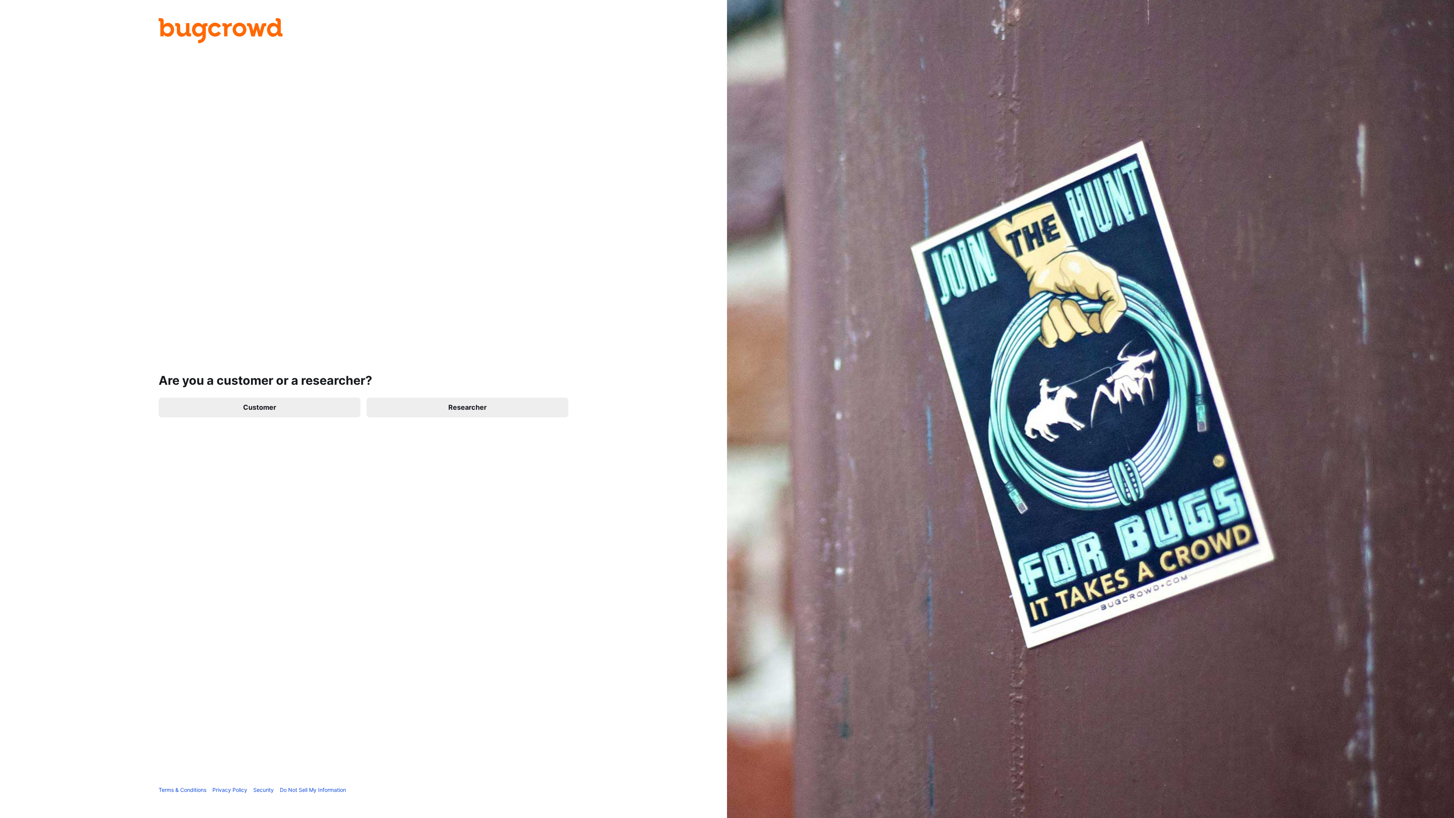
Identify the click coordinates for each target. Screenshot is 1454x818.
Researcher (467, 407)
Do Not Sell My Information (313, 790)
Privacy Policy (229, 790)
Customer (259, 407)
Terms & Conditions (182, 790)
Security (263, 790)
